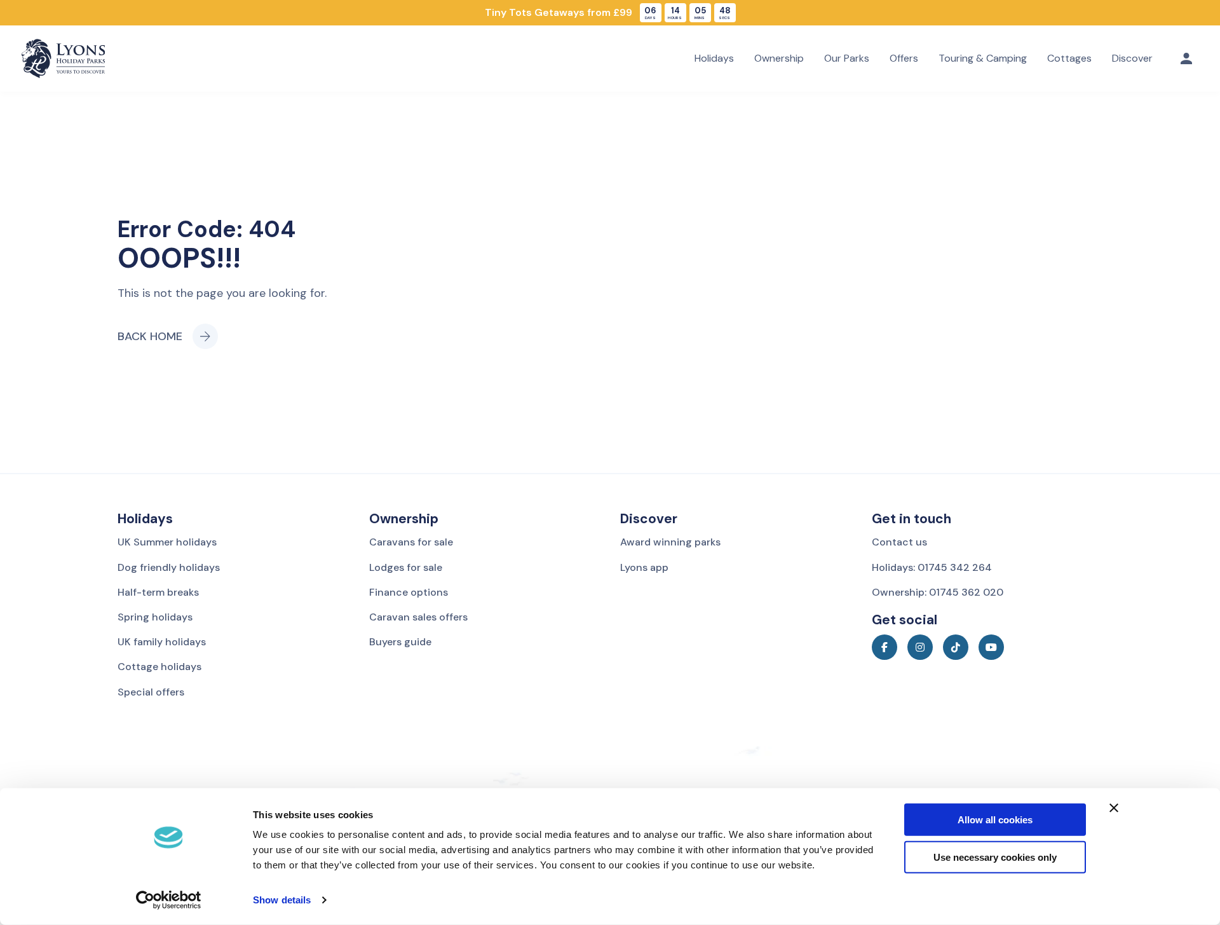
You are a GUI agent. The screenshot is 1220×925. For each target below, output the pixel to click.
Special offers (151, 692)
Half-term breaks (158, 592)
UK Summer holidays (167, 542)
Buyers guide (400, 641)
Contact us (899, 542)
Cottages (1069, 58)
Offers (904, 58)
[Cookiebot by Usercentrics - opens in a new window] (168, 900)
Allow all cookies (995, 819)
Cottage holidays (159, 666)
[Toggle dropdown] (1186, 58)
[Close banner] (1113, 808)
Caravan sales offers (418, 617)
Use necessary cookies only (995, 857)
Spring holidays (155, 617)
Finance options (408, 592)
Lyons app (644, 567)
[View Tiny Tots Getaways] (610, 12)
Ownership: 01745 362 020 (937, 592)
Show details (282, 899)
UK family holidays (162, 641)
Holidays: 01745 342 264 (932, 567)
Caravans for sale (411, 542)
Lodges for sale (405, 567)
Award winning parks (670, 542)
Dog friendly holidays (169, 567)
